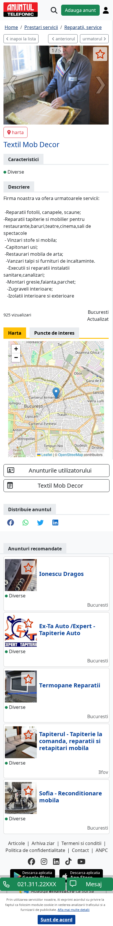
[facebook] (31, 861)
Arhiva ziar (43, 843)
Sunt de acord (56, 919)
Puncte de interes (54, 333)
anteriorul (64, 39)
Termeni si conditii (81, 843)
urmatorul (93, 39)
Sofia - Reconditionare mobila (70, 796)
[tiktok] (68, 861)
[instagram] (44, 861)
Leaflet (46, 454)
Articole (16, 843)
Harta (14, 333)
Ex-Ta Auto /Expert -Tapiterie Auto (67, 629)
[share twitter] (40, 523)
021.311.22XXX (36, 884)
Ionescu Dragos (61, 574)
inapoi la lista (22, 39)
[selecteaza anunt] (100, 54)
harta (18, 132)
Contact (80, 850)
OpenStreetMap (70, 454)
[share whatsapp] (25, 523)
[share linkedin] (55, 523)
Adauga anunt (80, 10)
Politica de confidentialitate (35, 850)
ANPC (102, 850)
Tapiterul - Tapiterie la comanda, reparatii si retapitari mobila (70, 741)
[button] (56, 393)
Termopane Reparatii (69, 685)
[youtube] (81, 861)
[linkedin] (56, 861)
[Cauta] (54, 10)
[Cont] (105, 10)
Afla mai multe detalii (74, 909)
